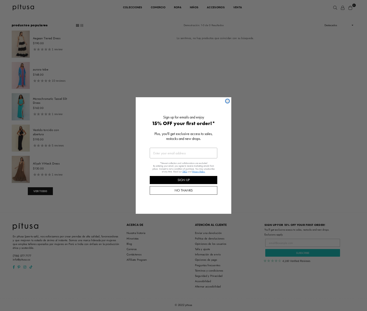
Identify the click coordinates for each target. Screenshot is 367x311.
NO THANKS (184, 190)
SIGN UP (184, 180)
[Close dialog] (227, 101)
